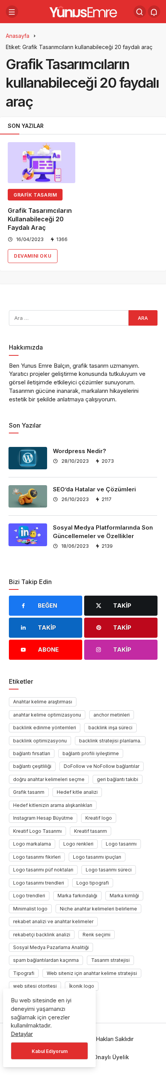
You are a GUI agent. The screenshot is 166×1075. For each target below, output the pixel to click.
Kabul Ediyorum (50, 1051)
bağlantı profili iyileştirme (91, 753)
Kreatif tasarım (90, 831)
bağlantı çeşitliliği (32, 766)
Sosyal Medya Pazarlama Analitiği (51, 947)
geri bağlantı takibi (117, 779)
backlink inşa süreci (110, 727)
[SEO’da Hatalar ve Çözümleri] (27, 496)
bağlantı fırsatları (31, 753)
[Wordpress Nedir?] (27, 458)
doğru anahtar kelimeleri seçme (49, 779)
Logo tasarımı (121, 844)
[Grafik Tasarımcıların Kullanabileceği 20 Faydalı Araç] (41, 162)
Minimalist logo (30, 909)
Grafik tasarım (28, 792)
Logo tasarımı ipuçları (97, 857)
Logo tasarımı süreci (109, 870)
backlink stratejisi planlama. (110, 741)
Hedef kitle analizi (77, 792)
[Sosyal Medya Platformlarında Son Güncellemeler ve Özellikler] (27, 534)
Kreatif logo (98, 818)
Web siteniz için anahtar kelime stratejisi (92, 973)
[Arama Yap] (140, 11)
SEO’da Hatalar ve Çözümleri (94, 489)
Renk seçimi (96, 934)
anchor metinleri (111, 715)
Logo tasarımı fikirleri (37, 857)
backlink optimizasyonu (40, 741)
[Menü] (12, 11)
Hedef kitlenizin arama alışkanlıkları (52, 805)
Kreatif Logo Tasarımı (37, 831)
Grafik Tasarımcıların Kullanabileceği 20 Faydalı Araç (40, 219)
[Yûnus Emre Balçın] (83, 11)
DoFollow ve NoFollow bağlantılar (101, 766)
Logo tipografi (92, 883)
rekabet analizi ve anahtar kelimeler (53, 921)
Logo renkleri (78, 844)
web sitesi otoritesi (35, 986)
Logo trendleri (29, 895)
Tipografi (23, 973)
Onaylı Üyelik (111, 1057)
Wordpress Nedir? (79, 451)
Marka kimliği (124, 895)
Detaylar (22, 1034)
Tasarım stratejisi (110, 960)
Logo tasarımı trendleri (38, 883)
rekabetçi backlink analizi (41, 934)
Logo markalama (32, 844)
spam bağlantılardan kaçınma (46, 960)
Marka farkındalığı (77, 895)
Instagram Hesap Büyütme (43, 818)
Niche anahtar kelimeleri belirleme (98, 909)
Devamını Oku (32, 256)
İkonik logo (81, 986)
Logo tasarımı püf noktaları (43, 870)
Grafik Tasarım (35, 195)
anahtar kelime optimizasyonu (47, 715)
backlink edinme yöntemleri (44, 727)
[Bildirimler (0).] (154, 11)
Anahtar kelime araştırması (42, 702)
